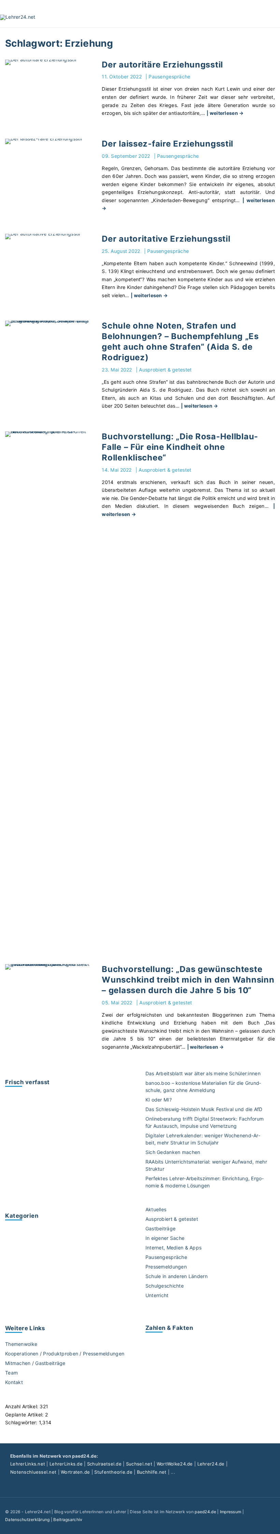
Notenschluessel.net (33, 1472)
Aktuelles (156, 1209)
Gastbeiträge (160, 1228)
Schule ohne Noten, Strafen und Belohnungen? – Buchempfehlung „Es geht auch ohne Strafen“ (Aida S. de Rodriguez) (180, 341)
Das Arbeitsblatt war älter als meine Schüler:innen (203, 1073)
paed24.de (205, 1511)
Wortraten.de (75, 1472)
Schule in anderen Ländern (176, 1276)
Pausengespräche (169, 76)
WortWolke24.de (175, 1464)
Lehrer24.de (211, 1464)
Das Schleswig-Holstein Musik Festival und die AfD (204, 1109)
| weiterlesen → (225, 113)
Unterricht (157, 1295)
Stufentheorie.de (113, 1472)
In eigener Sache (164, 1238)
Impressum (230, 1511)
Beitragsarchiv (67, 1519)
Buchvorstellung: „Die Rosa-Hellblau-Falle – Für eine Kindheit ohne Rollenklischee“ (180, 446)
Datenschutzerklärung (27, 1519)
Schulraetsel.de (104, 1464)
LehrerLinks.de (66, 1464)
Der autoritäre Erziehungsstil (162, 65)
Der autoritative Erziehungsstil (166, 239)
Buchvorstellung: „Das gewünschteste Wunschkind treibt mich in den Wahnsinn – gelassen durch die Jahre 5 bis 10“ (188, 979)
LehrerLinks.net (27, 1464)
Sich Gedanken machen (172, 1152)
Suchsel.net (139, 1464)
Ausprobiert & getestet (165, 370)
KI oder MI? (158, 1100)
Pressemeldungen (166, 1267)
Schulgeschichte (164, 1286)
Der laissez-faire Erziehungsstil (167, 144)
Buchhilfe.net (152, 1472)
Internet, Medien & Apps (173, 1247)
